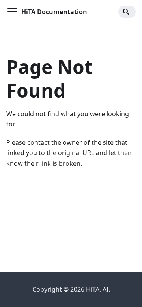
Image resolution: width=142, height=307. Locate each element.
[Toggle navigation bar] (12, 12)
